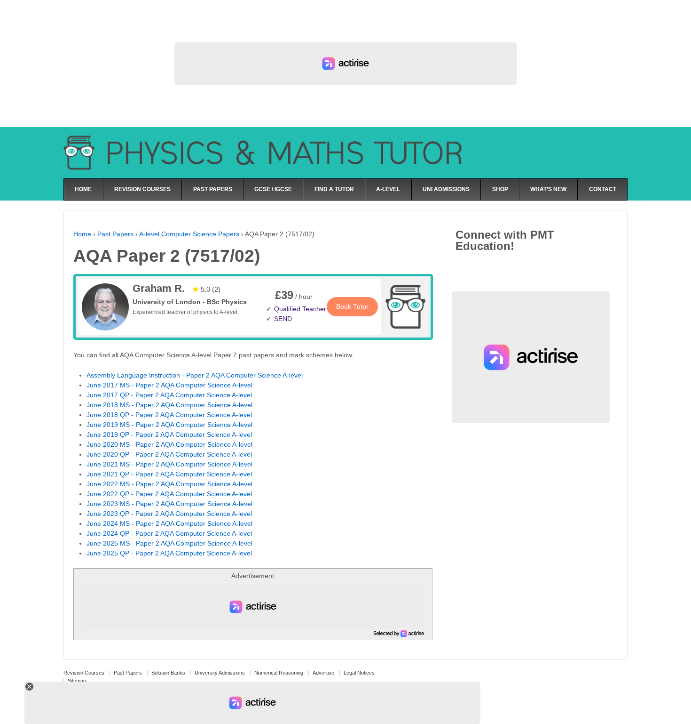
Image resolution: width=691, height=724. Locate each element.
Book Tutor (352, 306)
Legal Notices (359, 673)
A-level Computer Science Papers (189, 234)
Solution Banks (168, 673)
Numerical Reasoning (278, 673)
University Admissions (220, 673)
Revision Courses (83, 673)
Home (82, 234)
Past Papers (115, 234)
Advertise (323, 673)
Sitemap (77, 681)
